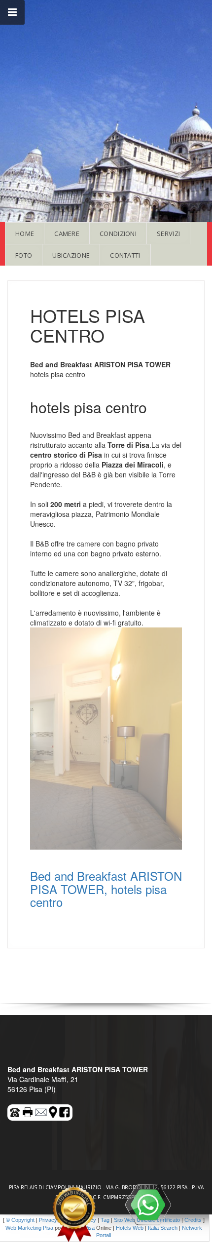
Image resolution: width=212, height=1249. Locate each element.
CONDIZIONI (118, 233)
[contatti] (41, 1111)
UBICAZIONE (71, 255)
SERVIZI (168, 233)
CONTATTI (125, 255)
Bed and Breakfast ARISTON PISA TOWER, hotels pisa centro (106, 888)
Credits (193, 1220)
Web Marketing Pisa (29, 1228)
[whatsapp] (148, 1204)
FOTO (23, 255)
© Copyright (20, 1220)
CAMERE (66, 233)
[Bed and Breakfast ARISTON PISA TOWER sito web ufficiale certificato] (73, 1214)
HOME (24, 233)
